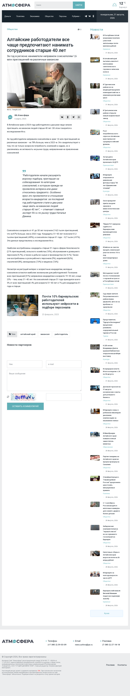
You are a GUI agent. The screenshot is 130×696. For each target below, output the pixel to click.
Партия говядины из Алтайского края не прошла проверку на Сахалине (111, 460)
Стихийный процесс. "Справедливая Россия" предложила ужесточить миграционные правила (111, 483)
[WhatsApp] (78, 117)
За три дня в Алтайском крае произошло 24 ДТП (110, 159)
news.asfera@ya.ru (84, 645)
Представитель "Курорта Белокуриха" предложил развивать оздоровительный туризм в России (111, 326)
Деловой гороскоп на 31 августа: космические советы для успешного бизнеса (111, 392)
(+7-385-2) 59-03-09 (57, 645)
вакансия (45, 334)
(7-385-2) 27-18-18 (111, 645)
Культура (106, 191)
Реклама (110, 665)
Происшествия (108, 165)
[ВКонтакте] (62, 117)
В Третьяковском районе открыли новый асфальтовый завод (111, 114)
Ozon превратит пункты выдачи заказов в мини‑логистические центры (111, 206)
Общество (49, 16)
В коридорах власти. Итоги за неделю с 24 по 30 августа (111, 371)
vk (90, 16)
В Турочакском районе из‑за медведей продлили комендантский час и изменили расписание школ (111, 91)
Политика (20, 16)
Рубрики (75, 16)
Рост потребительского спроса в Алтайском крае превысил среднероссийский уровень (111, 137)
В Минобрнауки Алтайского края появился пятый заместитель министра (109, 438)
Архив (106, 613)
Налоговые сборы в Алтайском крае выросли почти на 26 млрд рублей (111, 556)
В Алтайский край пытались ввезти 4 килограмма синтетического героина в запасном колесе (111, 65)
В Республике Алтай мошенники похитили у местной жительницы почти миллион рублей (111, 40)
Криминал (106, 49)
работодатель (61, 334)
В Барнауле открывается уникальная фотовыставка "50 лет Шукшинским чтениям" (110, 181)
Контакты (122, 665)
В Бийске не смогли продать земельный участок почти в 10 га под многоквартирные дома (111, 253)
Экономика (34, 16)
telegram (86, 16)
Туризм (105, 336)
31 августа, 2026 (111, 53)
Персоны (63, 16)
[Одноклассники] (67, 117)
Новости (96, 29)
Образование (108, 447)
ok (93, 16)
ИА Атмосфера (16, 5)
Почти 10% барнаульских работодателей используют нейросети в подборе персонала (60, 302)
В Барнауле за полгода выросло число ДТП (110, 575)
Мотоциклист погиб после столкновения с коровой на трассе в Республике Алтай (111, 277)
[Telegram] (73, 117)
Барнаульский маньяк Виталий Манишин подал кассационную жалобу (111, 595)
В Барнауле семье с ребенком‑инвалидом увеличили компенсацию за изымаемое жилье (112, 415)
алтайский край (27, 334)
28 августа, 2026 (111, 427)
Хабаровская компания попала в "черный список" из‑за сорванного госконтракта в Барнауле (110, 532)
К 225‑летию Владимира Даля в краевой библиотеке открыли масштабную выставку (111, 351)
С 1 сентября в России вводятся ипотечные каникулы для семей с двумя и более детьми (111, 508)
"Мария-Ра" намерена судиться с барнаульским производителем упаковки (111, 229)
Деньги (7, 16)
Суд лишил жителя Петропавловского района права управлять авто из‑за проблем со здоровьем (111, 300)
